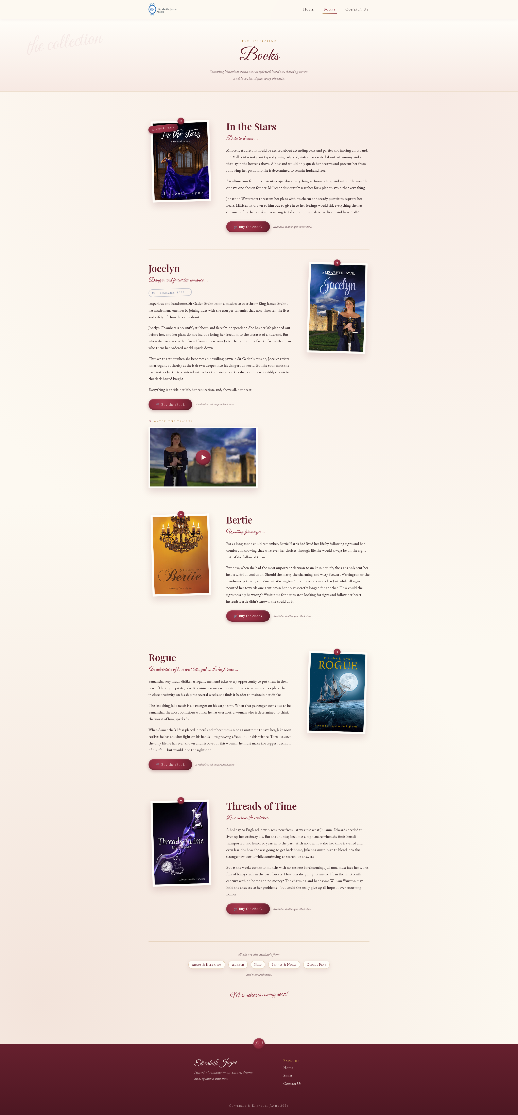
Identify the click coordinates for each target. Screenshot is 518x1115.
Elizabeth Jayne (215, 1063)
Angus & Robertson (207, 964)
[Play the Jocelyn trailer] (203, 457)
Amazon (238, 964)
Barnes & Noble (284, 964)
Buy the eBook (250, 227)
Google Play (316, 964)
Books (330, 9)
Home (308, 9)
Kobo (258, 964)
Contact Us (357, 9)
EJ (259, 1044)
